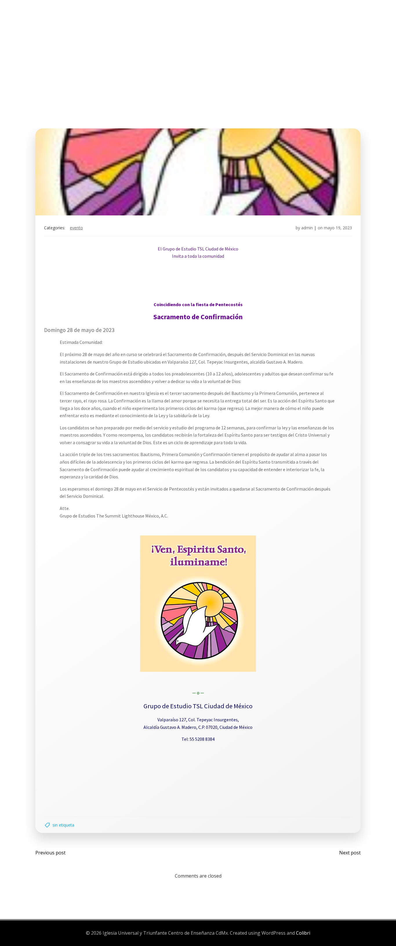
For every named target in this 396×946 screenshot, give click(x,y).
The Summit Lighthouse (141, 25)
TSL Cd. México (80, 25)
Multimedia (273, 25)
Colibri (303, 933)
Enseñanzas (229, 25)
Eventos (194, 25)
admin (307, 227)
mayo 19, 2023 (338, 227)
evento (76, 227)
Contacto (315, 25)
